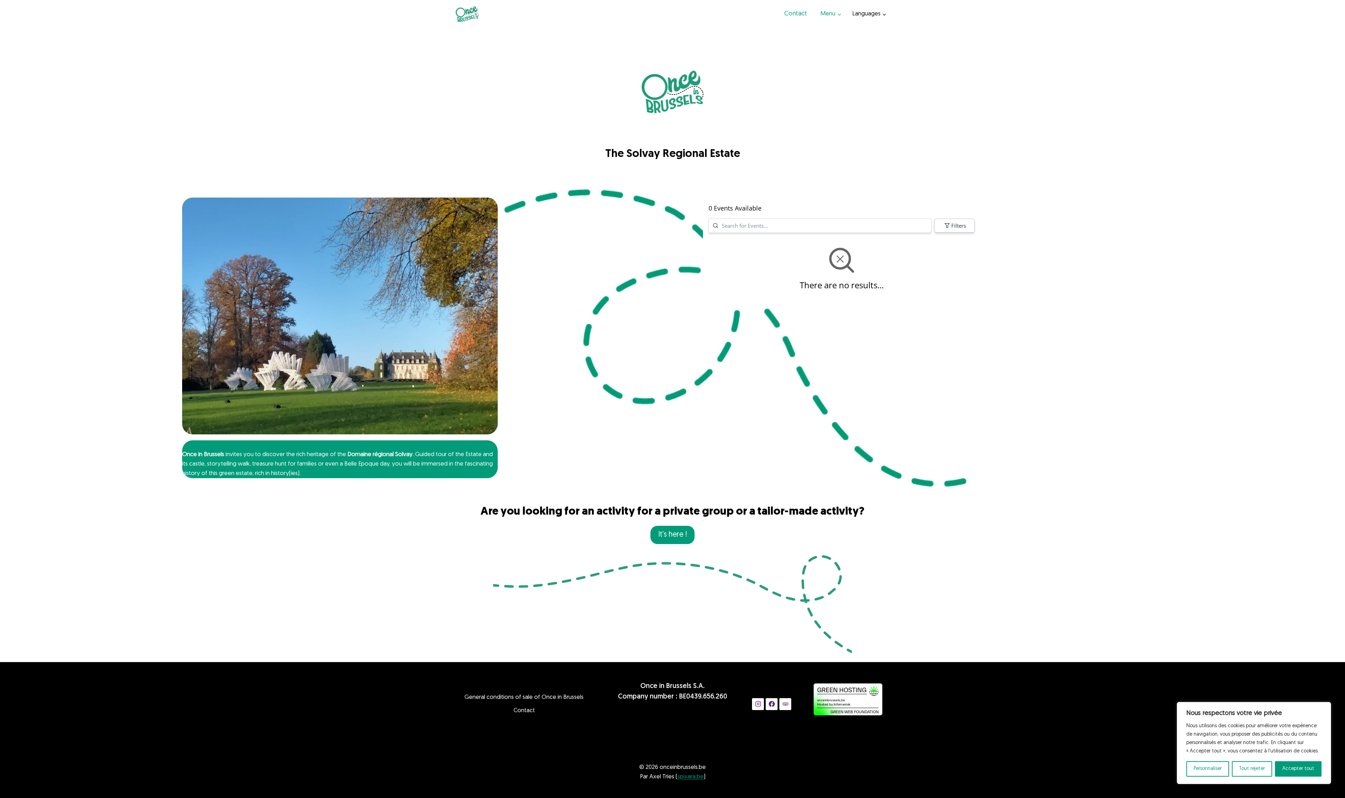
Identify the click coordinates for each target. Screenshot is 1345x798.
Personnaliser (1208, 768)
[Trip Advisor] (785, 704)
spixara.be (690, 777)
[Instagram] (758, 704)
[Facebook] (772, 704)
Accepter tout (1298, 768)
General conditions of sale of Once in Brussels (524, 697)
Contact (795, 14)
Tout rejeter (1252, 768)
